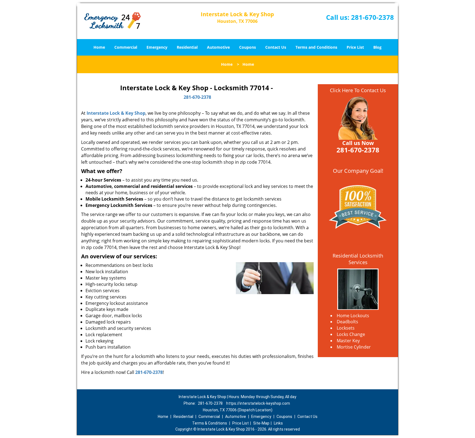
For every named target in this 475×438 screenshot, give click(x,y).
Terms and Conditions (316, 47)
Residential (187, 47)
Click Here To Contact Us (358, 90)
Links (278, 423)
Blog (377, 47)
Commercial (125, 47)
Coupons (247, 47)
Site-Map (261, 423)
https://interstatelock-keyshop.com (258, 403)
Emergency (157, 47)
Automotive (218, 47)
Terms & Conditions (209, 423)
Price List (355, 47)
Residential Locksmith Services (358, 258)
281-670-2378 (372, 17)
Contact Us (275, 47)
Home (99, 47)
